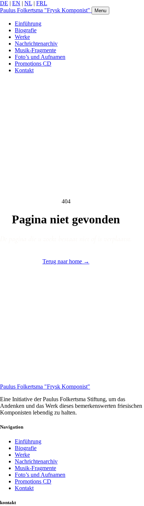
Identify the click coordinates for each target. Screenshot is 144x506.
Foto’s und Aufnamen (40, 57)
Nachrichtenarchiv (36, 43)
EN (16, 3)
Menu (100, 10)
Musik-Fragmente (35, 50)
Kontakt (24, 70)
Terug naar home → (65, 261)
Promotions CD (33, 63)
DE (4, 3)
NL (28, 3)
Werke (22, 37)
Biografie (26, 30)
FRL (41, 3)
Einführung (28, 23)
